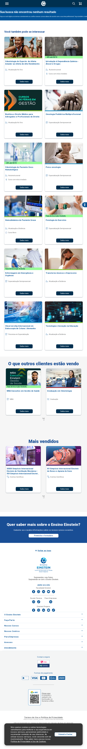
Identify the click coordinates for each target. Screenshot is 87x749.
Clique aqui (46, 693)
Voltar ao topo (44, 551)
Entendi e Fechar (65, 734)
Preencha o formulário (43, 536)
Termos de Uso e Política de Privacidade (43, 717)
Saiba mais (24, 82)
